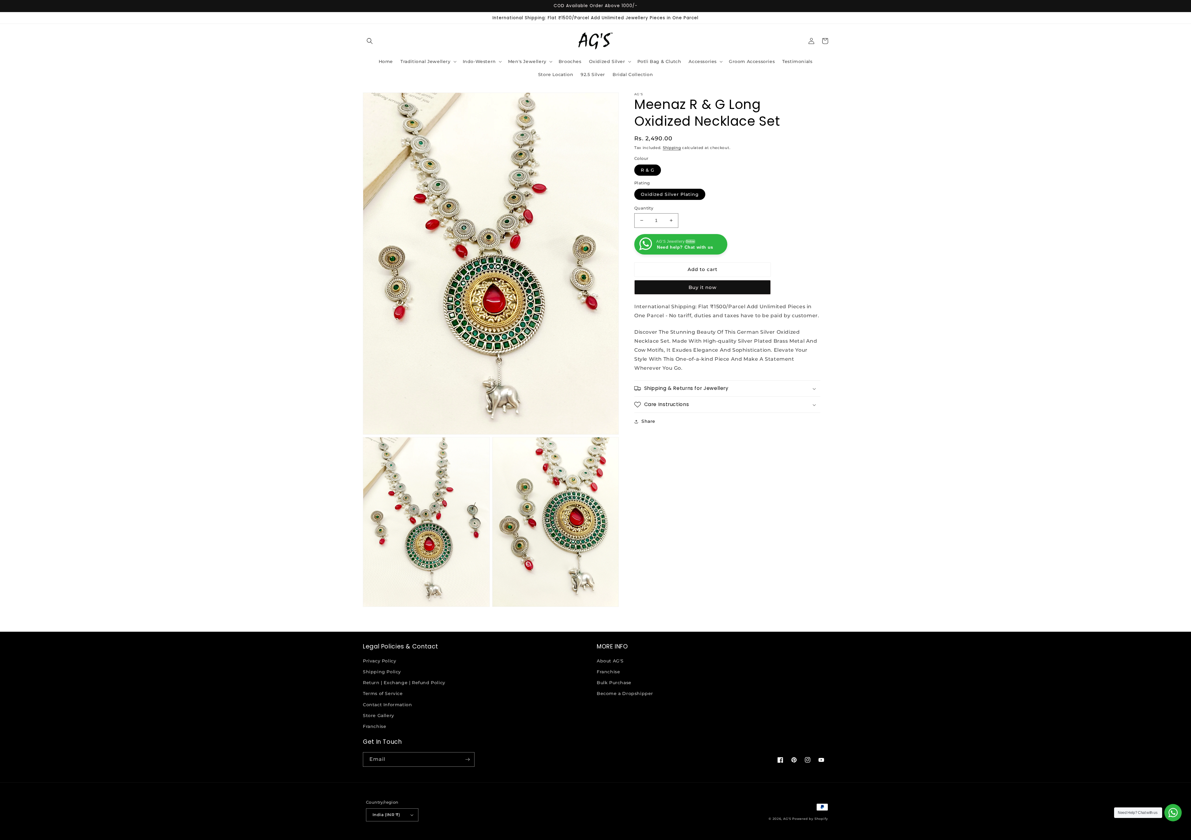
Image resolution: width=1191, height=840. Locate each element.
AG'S (787, 819)
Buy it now (702, 287)
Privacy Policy (379, 661)
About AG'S (610, 661)
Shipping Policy (382, 672)
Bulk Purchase (614, 682)
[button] (370, 41)
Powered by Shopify (810, 819)
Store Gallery (378, 715)
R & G (647, 170)
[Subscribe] (467, 759)
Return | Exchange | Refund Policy (404, 682)
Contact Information (387, 704)
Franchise (374, 726)
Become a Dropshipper (625, 693)
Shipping (672, 147)
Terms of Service (383, 693)
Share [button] (648, 421)
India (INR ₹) (386, 814)
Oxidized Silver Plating (670, 194)
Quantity (643, 207)
